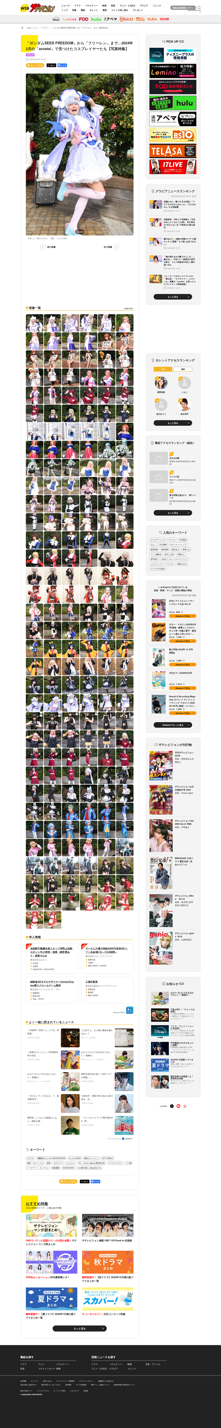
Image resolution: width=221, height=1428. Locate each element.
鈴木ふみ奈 (169, 554)
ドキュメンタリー (46, 1368)
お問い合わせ (47, 1381)
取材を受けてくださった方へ (51, 1384)
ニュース (65, 5)
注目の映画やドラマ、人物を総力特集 (44, 1207)
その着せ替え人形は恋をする (89, 1168)
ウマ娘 (128, 1163)
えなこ (153, 544)
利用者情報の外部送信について (124, 1384)
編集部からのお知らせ (106, 1381)
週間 (183, 369)
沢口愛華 (163, 544)
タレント (94, 10)
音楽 (113, 5)
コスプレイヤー (157, 564)
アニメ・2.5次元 (127, 5)
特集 (74, 10)
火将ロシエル (166, 559)
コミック (157, 5)
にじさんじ (70, 1163)
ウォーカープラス (43, 1391)
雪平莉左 (154, 559)
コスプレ (30, 1158)
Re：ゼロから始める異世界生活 (92, 1163)
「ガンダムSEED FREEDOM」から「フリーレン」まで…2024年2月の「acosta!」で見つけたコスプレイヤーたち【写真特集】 (103, 27)
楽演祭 (86, 1391)
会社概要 (23, 1381)
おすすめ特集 (37, 1203)
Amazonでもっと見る (173, 724)
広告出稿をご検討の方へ (28, 1384)
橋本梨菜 (165, 549)
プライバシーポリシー (86, 1381)
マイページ (34, 1381)
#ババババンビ (181, 559)
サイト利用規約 (81, 1384)
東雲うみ (186, 549)
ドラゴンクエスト (115, 1163)
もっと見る (80, 1328)
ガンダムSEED (75, 1158)
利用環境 (68, 1384)
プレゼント (138, 10)
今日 (163, 369)
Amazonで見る (182, 616)
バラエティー (91, 5)
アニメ (41, 1364)
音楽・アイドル (153, 1364)
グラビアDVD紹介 (158, 569)
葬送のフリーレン (91, 1158)
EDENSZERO (68, 1168)
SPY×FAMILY (107, 1158)
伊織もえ (181, 554)
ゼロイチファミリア (178, 544)
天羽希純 (182, 540)
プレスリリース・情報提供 (65, 1381)
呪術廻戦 (55, 1168)
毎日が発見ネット (26, 1391)
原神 (48, 1163)
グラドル (172, 540)
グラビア (144, 5)
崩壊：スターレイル (35, 1163)
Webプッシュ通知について (100, 1384)
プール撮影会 (156, 554)
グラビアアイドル (158, 540)
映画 (104, 5)
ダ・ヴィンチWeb (59, 1391)
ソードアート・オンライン (38, 1168)
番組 (83, 10)
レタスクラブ (74, 1391)
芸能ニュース (32, 27)
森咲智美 (154, 549)
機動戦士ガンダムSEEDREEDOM (51, 1158)
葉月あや (175, 549)
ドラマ (77, 5)
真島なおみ (181, 564)
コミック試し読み (119, 10)
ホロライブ (58, 1163)
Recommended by (115, 1139)
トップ (64, 10)
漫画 (105, 10)
